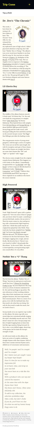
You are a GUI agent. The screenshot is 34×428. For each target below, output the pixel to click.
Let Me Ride (19, 164)
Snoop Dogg (6, 421)
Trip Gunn (9, 4)
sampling (28, 420)
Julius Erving (26, 71)
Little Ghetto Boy (12, 121)
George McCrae (24, 125)
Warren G (11, 421)
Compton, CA (13, 57)
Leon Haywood (26, 418)
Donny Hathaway (15, 415)
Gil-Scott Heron (11, 125)
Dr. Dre (22, 415)
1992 (25, 413)
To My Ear (15, 413)
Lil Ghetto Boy (6, 420)
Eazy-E (13, 79)
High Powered (14, 418)
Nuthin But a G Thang (15, 420)
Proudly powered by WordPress (11, 426)
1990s (22, 413)
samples (23, 420)
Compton (8, 415)
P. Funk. (17, 171)
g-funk (13, 416)
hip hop (20, 418)
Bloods (5, 60)
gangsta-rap (18, 416)
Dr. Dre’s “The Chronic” (17, 20)
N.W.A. (24, 73)
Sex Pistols (16, 232)
